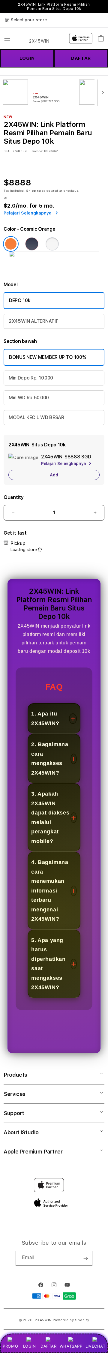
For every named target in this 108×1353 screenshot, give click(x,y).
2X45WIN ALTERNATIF (33, 321)
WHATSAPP (71, 1346)
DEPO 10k (19, 300)
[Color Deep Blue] (31, 243)
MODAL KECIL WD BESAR (36, 417)
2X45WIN (43, 1320)
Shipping (33, 190)
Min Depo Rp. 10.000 (31, 378)
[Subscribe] (85, 1258)
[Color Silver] (52, 243)
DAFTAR (48, 1346)
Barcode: (37, 151)
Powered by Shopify (71, 1320)
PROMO (10, 1346)
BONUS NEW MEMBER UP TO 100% (47, 357)
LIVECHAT (96, 1346)
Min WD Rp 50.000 (29, 397)
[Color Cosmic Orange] (11, 244)
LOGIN (29, 1346)
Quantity (13, 497)
